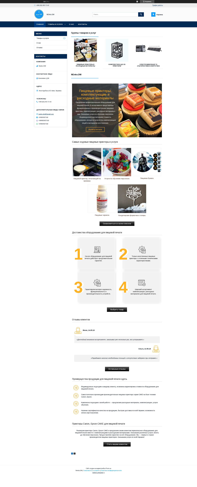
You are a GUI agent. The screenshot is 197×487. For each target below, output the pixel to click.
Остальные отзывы (117, 369)
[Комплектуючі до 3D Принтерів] (117, 50)
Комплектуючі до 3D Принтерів (117, 65)
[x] (74, 454)
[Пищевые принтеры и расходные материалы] (85, 50)
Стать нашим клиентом (117, 444)
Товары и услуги (55, 24)
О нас (71, 24)
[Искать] (141, 14)
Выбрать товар (117, 310)
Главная (40, 24)
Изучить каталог (95, 129)
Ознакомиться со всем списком (117, 224)
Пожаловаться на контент (91, 470)
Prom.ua (108, 468)
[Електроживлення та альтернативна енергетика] (148, 50)
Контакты (82, 24)
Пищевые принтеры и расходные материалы (85, 65)
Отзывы (39, 47)
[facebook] (72, 454)
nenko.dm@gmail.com (46, 114)
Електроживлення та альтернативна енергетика (148, 65)
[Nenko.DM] (39, 18)
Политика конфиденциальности (111, 470)
